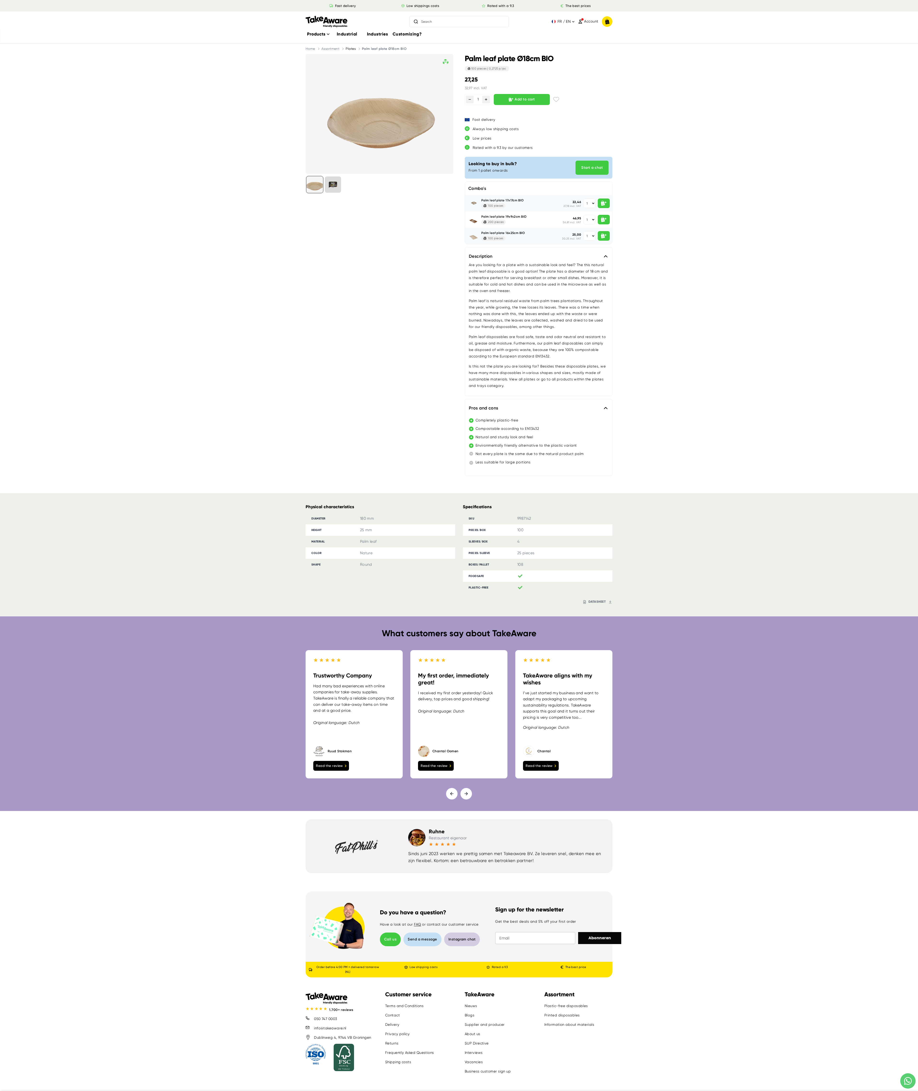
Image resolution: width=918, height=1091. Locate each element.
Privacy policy (397, 1034)
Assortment (330, 49)
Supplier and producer (485, 1024)
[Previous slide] (452, 793)
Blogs (469, 1015)
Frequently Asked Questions (409, 1052)
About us (472, 1034)
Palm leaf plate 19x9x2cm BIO (504, 216)
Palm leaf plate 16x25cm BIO (503, 233)
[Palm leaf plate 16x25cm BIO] (473, 236)
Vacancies (474, 1062)
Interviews (474, 1052)
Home (310, 49)
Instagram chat (462, 939)
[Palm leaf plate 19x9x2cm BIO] (473, 219)
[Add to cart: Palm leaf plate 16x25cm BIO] (604, 236)
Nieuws (471, 1006)
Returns (391, 1043)
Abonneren (599, 938)
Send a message (422, 939)
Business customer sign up (488, 1071)
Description (481, 256)
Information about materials (569, 1024)
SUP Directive (477, 1043)
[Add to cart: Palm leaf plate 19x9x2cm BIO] (604, 219)
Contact (392, 1015)
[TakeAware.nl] (326, 21)
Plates (351, 49)
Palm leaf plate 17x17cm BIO (502, 200)
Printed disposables (562, 1015)
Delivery (392, 1024)
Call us (390, 939)
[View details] (333, 184)
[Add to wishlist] (556, 99)
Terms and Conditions (404, 1006)
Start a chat (592, 167)
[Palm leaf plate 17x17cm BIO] (473, 203)
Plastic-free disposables (566, 1006)
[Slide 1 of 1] (315, 184)
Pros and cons (483, 408)
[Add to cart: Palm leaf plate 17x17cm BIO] (604, 203)
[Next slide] (466, 793)
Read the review (329, 765)
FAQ (417, 924)
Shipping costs (398, 1062)
